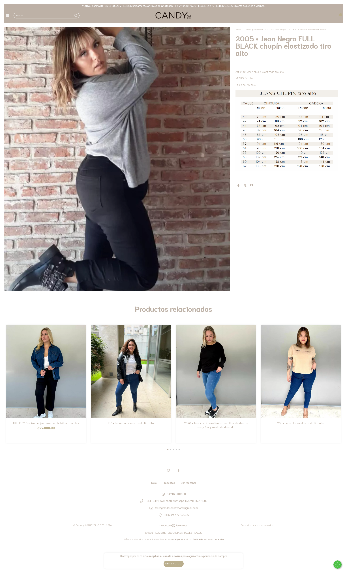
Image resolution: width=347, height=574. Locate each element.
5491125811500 (176, 494)
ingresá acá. (181, 539)
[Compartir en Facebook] (238, 185)
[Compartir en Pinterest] (251, 185)
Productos (169, 483)
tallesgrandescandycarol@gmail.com (176, 508)
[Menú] (9, 15)
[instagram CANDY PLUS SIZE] (168, 470)
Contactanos (188, 483)
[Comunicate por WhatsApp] (337, 564)
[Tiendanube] (173, 526)
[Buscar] (76, 16)
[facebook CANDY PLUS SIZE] (179, 470)
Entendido (173, 563)
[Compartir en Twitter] (245, 185)
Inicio (238, 29)
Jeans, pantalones (254, 29)
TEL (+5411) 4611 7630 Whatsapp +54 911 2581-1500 (176, 501)
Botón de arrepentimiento (208, 539)
